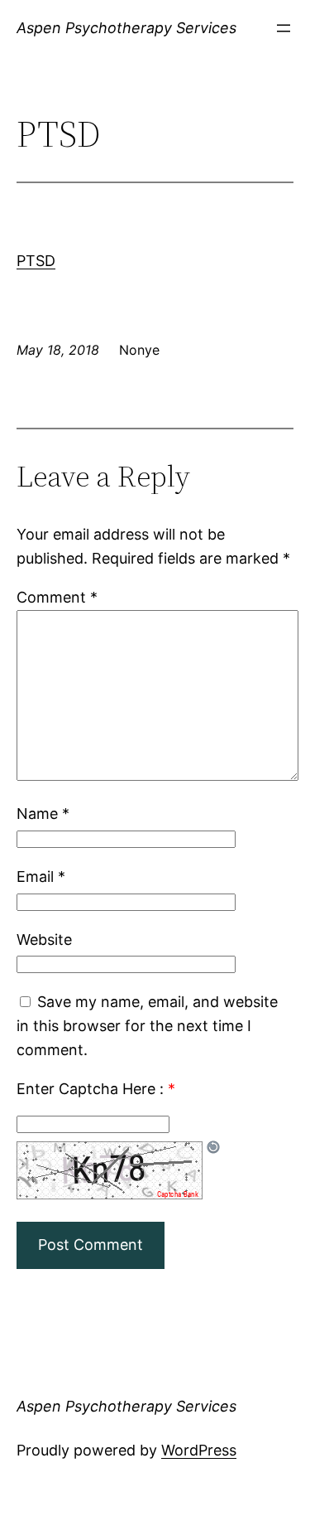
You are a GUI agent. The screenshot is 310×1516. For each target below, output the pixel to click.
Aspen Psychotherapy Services (126, 27)
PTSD (36, 260)
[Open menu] (283, 28)
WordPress (198, 1450)
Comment (57, 597)
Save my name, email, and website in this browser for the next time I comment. (147, 1025)
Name (43, 813)
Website (44, 939)
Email (41, 876)
